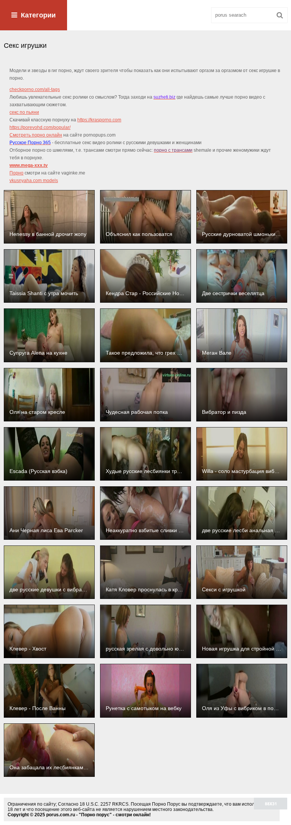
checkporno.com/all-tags (34, 89)
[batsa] (145, 15)
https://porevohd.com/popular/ (39, 127)
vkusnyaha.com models (33, 180)
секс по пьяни (24, 112)
